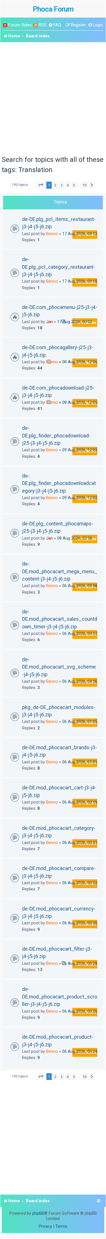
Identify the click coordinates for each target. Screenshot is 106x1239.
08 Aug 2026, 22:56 (74, 538)
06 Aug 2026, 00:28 (79, 963)
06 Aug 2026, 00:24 (79, 1051)
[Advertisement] (53, 98)
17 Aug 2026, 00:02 (74, 321)
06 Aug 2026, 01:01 (79, 762)
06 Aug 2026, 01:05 (79, 721)
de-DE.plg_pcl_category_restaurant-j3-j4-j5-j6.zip (58, 267)
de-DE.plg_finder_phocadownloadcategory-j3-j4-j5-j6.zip (59, 483)
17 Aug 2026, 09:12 (79, 233)
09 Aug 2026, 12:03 (79, 449)
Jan (49, 321)
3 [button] (61, 185)
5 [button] (74, 185)
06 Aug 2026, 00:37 (79, 842)
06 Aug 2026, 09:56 (79, 681)
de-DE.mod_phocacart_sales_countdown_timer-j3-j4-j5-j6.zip (59, 619)
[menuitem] (54, 25)
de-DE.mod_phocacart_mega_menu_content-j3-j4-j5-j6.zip (59, 571)
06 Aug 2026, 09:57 (79, 633)
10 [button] (84, 185)
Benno (52, 233)
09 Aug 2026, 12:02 (79, 497)
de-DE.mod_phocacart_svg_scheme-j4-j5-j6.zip (59, 667)
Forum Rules (20, 24)
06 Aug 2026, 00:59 (79, 802)
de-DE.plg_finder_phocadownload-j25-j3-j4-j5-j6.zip (56, 435)
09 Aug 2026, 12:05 (79, 402)
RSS (42, 24)
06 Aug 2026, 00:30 (79, 923)
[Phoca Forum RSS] (36, 25)
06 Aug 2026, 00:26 (79, 1011)
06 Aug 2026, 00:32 (79, 882)
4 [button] (68, 185)
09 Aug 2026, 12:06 (79, 361)
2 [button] (55, 185)
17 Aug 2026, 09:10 (79, 281)
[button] (40, 185)
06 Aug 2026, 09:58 (79, 585)
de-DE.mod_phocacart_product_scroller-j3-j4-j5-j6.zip (59, 996)
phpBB (38, 1213)
